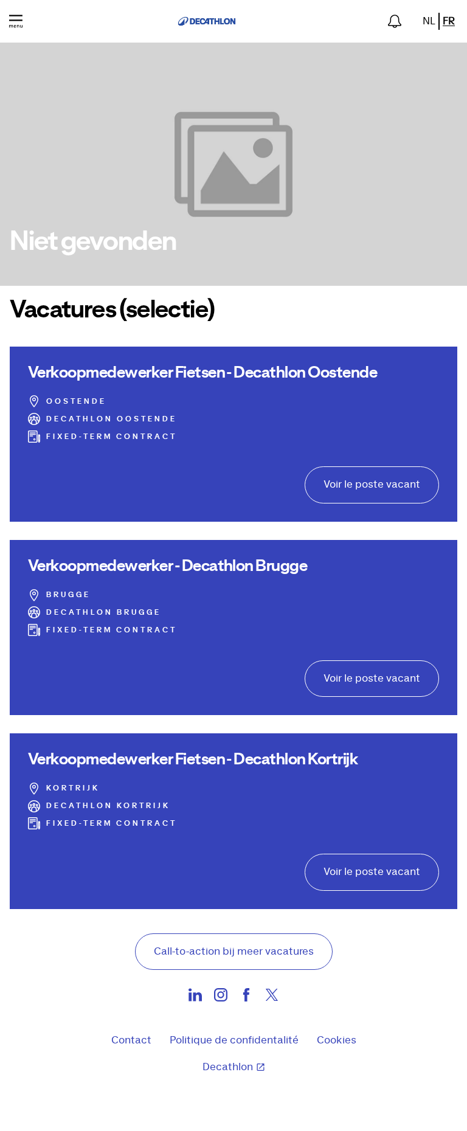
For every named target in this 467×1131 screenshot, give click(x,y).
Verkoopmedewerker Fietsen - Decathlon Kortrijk (193, 759)
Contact (131, 1040)
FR (449, 21)
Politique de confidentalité (234, 1040)
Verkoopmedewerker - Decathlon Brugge (167, 566)
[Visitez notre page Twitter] (272, 998)
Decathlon (227, 1067)
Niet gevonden (93, 242)
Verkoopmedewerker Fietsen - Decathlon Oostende (202, 373)
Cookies (336, 1040)
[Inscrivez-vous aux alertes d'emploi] (394, 21)
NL (429, 21)
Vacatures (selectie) (112, 310)
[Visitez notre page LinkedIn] (195, 998)
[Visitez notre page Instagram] (221, 998)
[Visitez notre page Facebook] (246, 998)
